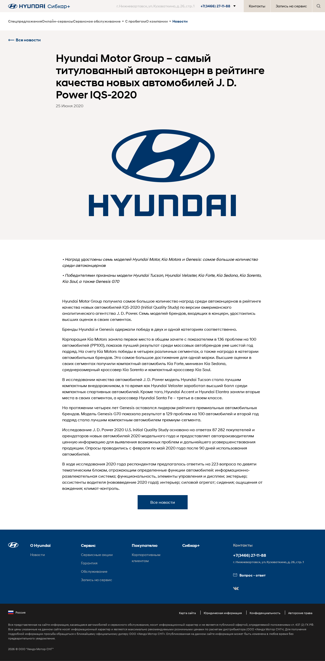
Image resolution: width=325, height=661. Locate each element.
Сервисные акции (97, 554)
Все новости (28, 40)
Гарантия (89, 563)
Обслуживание (94, 571)
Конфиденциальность (265, 613)
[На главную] (26, 6)
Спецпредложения (25, 21)
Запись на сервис (291, 6)
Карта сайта (187, 613)
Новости (180, 21)
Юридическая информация (223, 613)
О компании (157, 21)
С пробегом (135, 21)
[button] (177, 6)
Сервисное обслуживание (97, 21)
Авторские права (300, 613)
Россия (20, 612)
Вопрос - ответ (252, 575)
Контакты (257, 6)
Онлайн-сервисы (57, 21)
